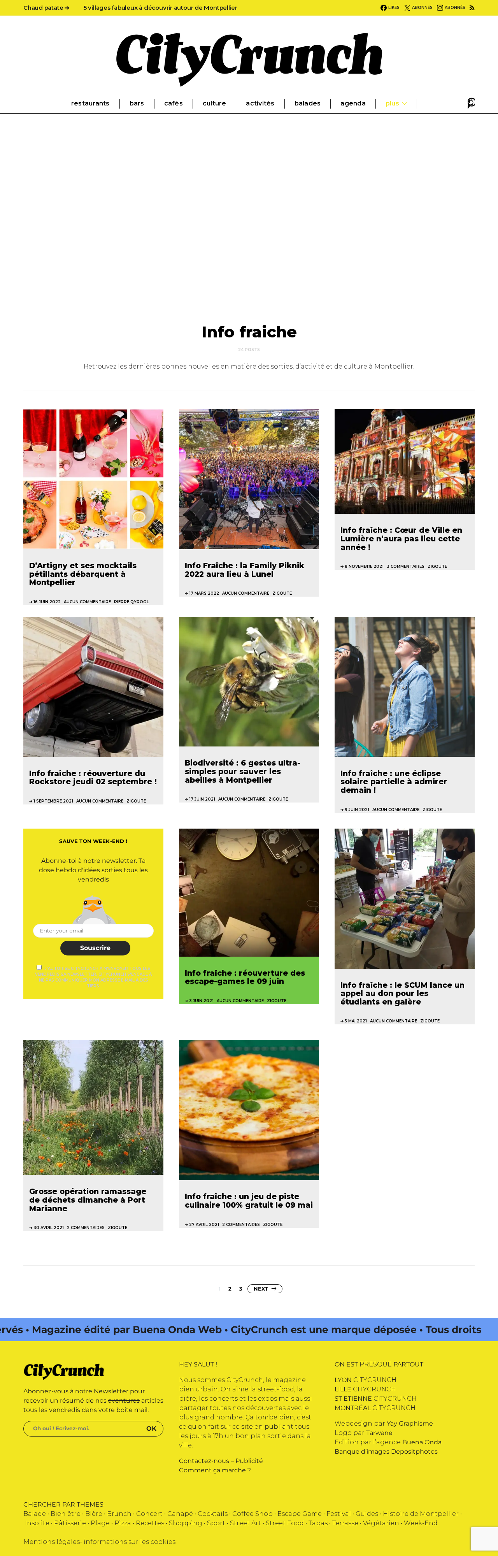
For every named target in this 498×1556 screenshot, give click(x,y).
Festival (338, 1513)
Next (261, 1289)
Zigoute (282, 593)
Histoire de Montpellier (421, 1513)
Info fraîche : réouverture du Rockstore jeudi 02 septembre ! (93, 778)
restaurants (90, 103)
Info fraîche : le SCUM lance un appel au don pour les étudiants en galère (402, 993)
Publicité (249, 1461)
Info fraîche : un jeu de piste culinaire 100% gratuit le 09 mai (249, 1201)
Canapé (180, 1513)
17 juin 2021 (202, 799)
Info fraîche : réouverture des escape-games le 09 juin (245, 977)
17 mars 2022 (204, 593)
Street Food (285, 1523)
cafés (173, 103)
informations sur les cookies (129, 1541)
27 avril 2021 (204, 1224)
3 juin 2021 (201, 1000)
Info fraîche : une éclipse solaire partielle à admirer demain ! (393, 782)
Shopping (185, 1523)
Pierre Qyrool (131, 601)
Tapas (318, 1523)
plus (392, 103)
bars (137, 103)
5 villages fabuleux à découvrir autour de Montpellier (160, 7)
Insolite (37, 1523)
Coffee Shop (252, 1513)
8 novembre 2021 (364, 566)
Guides (367, 1513)
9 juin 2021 (357, 809)
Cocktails (213, 1513)
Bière (93, 1513)
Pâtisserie (70, 1523)
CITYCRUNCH (365, 1380)
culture (214, 103)
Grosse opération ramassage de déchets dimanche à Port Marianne (87, 1200)
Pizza (122, 1523)
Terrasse (345, 1523)
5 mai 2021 (356, 1021)
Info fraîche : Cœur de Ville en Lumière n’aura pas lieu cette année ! (401, 538)
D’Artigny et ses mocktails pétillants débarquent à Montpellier (83, 574)
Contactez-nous (204, 1461)
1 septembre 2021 (53, 801)
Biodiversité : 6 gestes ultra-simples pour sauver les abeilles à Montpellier (242, 771)
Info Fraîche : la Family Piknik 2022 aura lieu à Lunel (244, 570)
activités (260, 103)
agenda (352, 103)
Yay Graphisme (410, 1423)
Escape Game (299, 1513)
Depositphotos (414, 1451)
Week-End (421, 1523)
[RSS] (472, 8)
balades (308, 103)
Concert (149, 1513)
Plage (100, 1523)
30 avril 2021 (48, 1227)
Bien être (66, 1513)
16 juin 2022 (47, 601)
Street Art (245, 1523)
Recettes (150, 1523)
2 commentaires (86, 1227)
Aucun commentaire (87, 601)
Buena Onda (422, 1442)
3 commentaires (405, 566)
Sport (216, 1523)
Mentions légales (51, 1541)
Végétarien (381, 1523)
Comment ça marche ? (215, 1470)
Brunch (119, 1513)
